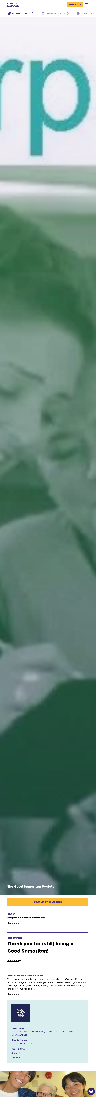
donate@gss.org (20, 1053)
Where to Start (75, 4)
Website (16, 1057)
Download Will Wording (48, 902)
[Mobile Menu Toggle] (87, 4)
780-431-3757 (18, 1049)
